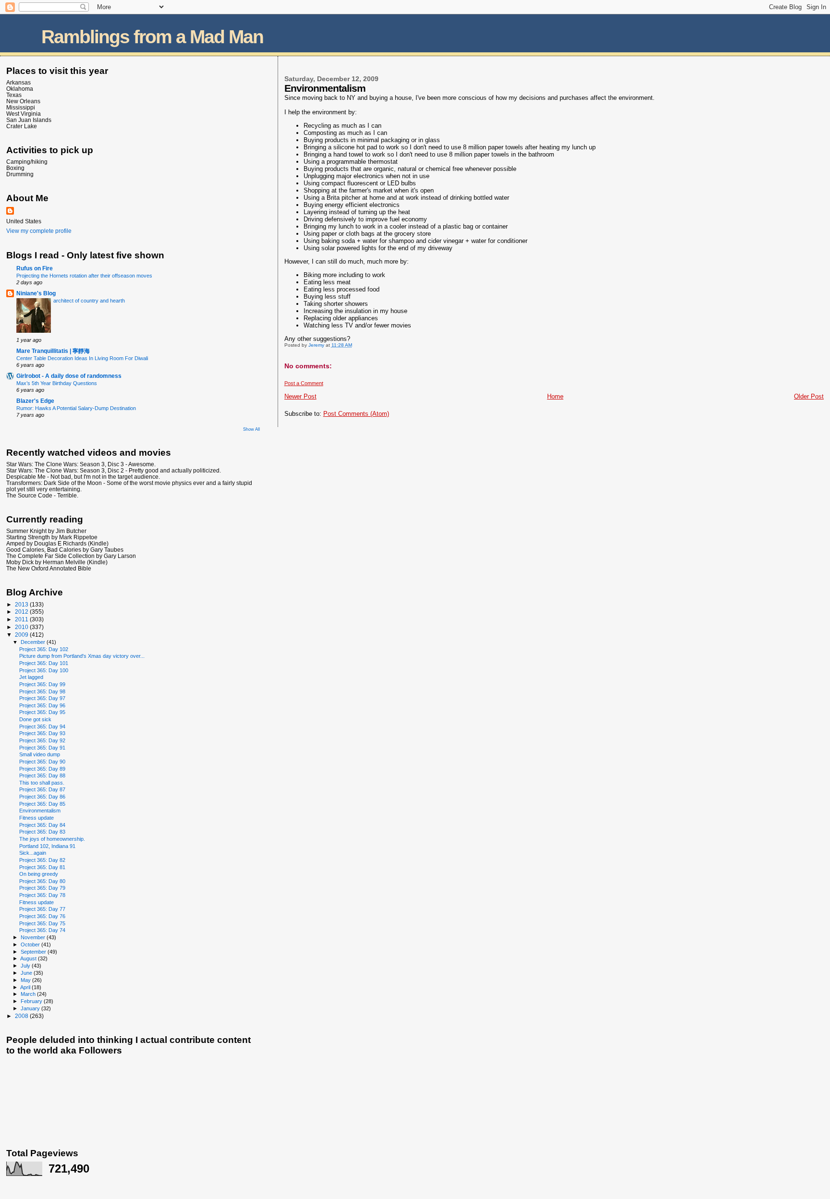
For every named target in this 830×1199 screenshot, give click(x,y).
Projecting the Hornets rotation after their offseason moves (84, 276)
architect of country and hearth (89, 300)
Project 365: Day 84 (42, 825)
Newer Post (300, 396)
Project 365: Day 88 (42, 775)
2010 (22, 627)
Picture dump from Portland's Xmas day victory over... (82, 656)
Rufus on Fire (34, 268)
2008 (22, 1016)
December (34, 642)
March (29, 994)
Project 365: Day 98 (42, 691)
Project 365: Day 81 (42, 867)
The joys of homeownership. (52, 839)
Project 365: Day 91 (42, 748)
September (34, 952)
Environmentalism (40, 810)
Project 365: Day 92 (42, 740)
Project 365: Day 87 (42, 789)
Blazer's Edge (35, 401)
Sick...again (32, 853)
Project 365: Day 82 (42, 860)
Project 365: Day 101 (43, 663)
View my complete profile (39, 231)
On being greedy (38, 874)
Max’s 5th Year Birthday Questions (56, 383)
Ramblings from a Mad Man (152, 36)
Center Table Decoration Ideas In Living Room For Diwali (82, 358)
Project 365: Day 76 (42, 916)
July (26, 966)
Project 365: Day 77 (42, 909)
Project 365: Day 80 (42, 881)
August (29, 958)
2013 (22, 604)
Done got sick (35, 719)
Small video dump (39, 754)
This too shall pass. (41, 783)
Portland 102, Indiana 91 (47, 846)
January (31, 1008)
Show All (251, 429)
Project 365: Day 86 (42, 796)
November (34, 937)
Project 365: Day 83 (42, 832)
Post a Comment (303, 383)
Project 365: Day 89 (42, 769)
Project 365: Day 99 (42, 684)
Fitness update (36, 818)
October (31, 944)
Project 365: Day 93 (42, 733)
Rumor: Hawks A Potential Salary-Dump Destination (76, 408)
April (26, 987)
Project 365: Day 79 (42, 888)
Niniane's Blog (36, 293)
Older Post (809, 396)
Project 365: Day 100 (43, 670)
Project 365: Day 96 (42, 705)
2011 (22, 619)
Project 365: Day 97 (42, 698)
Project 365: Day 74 (42, 930)
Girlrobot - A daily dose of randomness (69, 376)
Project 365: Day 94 (42, 726)
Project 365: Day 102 (43, 649)
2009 (22, 634)
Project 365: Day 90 (42, 761)
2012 (22, 611)
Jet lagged (31, 677)
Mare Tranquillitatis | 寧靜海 (53, 351)
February (32, 1001)
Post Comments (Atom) (356, 413)
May (26, 980)
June (27, 973)
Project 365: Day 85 (42, 804)
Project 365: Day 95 (42, 712)
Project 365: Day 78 (42, 895)
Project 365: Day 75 (42, 923)
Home (555, 396)
